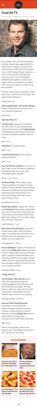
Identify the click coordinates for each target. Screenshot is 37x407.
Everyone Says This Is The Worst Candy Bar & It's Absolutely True (9, 363)
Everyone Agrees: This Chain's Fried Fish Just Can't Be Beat (9, 391)
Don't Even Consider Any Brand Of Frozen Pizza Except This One (27, 391)
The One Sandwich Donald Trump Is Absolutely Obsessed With (27, 364)
